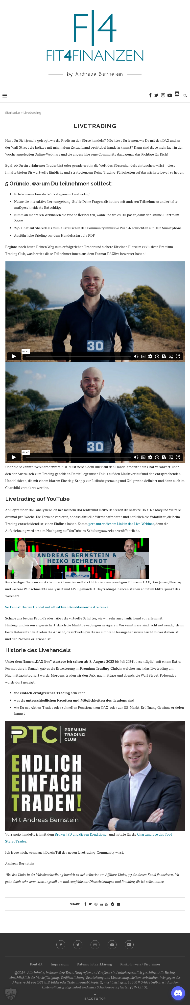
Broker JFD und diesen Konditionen (81, 834)
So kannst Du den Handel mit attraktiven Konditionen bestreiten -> (56, 607)
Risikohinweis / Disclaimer (140, 964)
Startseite (12, 112)
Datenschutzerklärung (94, 964)
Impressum (60, 964)
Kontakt (36, 964)
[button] (11, 994)
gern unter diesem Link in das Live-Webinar (121, 523)
